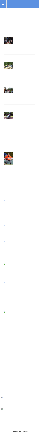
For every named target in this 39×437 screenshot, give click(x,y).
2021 (5, 341)
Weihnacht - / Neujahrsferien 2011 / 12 (17, 308)
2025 (5, 330)
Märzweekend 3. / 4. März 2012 (18, 239)
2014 (5, 358)
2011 (5, 366)
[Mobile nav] (3, 4)
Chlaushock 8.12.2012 (14, 35)
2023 (5, 335)
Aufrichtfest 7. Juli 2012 (15, 85)
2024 (5, 333)
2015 (5, 356)
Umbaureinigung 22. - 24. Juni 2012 (18, 109)
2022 (5, 338)
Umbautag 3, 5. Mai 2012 (15, 150)
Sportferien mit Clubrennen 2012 (19, 261)
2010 (5, 368)
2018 (5, 348)
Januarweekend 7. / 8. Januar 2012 (17, 278)
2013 (5, 361)
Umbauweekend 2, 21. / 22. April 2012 (19, 196)
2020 (5, 343)
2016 (5, 353)
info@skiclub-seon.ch (20, 427)
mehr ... (6, 53)
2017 (5, 351)
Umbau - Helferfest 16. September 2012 (14, 59)
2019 (5, 346)
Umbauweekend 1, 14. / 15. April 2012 (19, 222)
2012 (5, 363)
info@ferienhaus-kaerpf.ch (19, 393)
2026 (5, 328)
